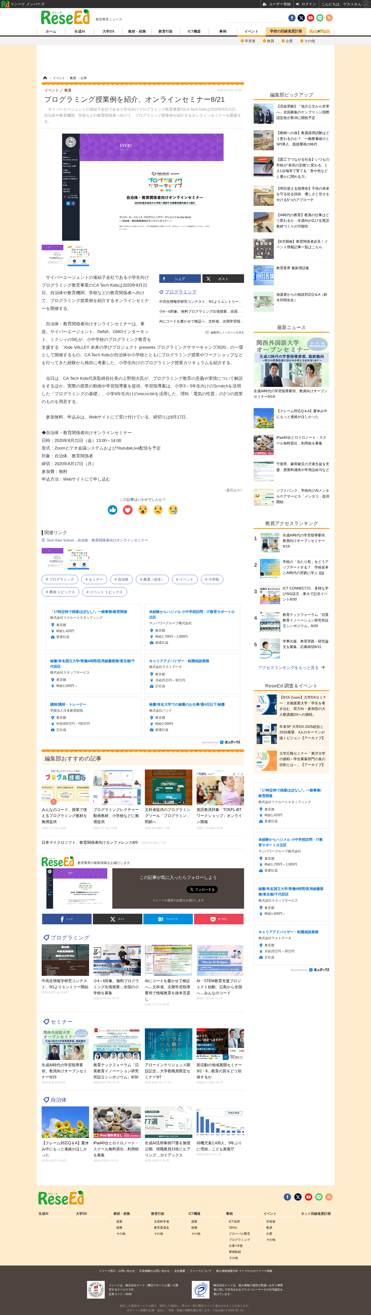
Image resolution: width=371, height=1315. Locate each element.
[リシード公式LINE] (319, 1197)
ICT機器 (194, 31)
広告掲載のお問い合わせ (154, 1270)
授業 (119, 1221)
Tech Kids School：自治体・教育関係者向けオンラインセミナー (97, 540)
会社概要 (179, 1270)
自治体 (123, 579)
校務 (119, 1227)
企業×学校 (236, 1246)
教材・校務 (137, 31)
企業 (289, 41)
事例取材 (235, 1252)
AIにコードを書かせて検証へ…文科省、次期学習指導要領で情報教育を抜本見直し (224, 321)
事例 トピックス (62, 592)
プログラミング (181, 291)
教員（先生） (154, 579)
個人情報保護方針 (227, 1270)
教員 (270, 41)
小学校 (213, 579)
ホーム (51, 31)
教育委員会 (161, 1227)
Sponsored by (210, 742)
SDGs (233, 1227)
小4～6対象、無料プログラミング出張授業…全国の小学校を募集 (210, 311)
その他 (309, 41)
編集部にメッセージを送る (227, 332)
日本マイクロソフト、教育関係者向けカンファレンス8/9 (104, 842)
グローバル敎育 (239, 1233)
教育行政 (165, 31)
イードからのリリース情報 (255, 1270)
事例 (222, 31)
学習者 (250, 41)
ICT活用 (234, 1221)
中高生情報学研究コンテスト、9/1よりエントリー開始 (202, 302)
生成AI (79, 31)
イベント (251, 31)
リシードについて (201, 1270)
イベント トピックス (106, 592)
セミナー (96, 579)
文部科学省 (161, 1221)
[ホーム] (45, 78)
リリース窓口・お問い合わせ (117, 1270)
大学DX (108, 31)
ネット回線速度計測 (316, 1213)
